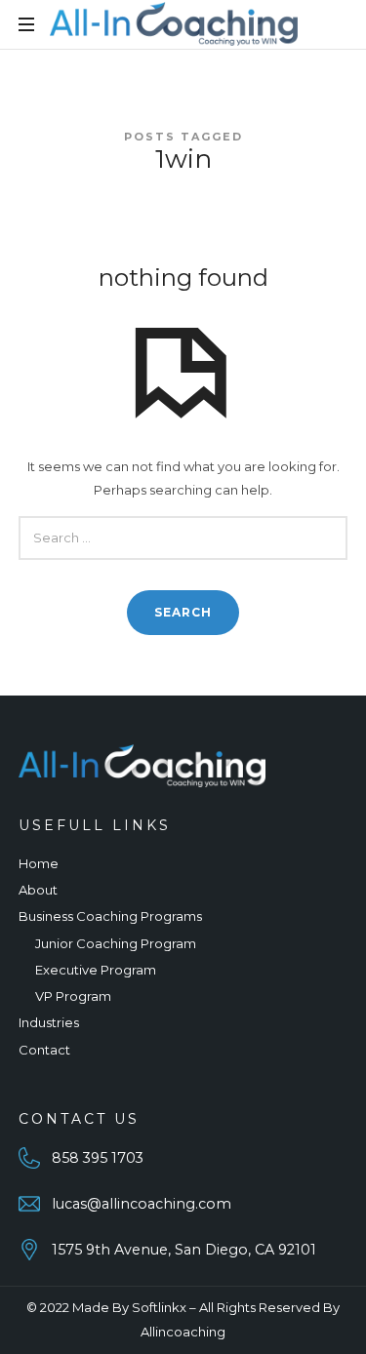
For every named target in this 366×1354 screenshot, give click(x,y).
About (38, 889)
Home (39, 863)
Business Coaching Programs (110, 916)
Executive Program (95, 969)
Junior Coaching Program (115, 943)
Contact (44, 1049)
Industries (49, 1022)
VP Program (73, 996)
